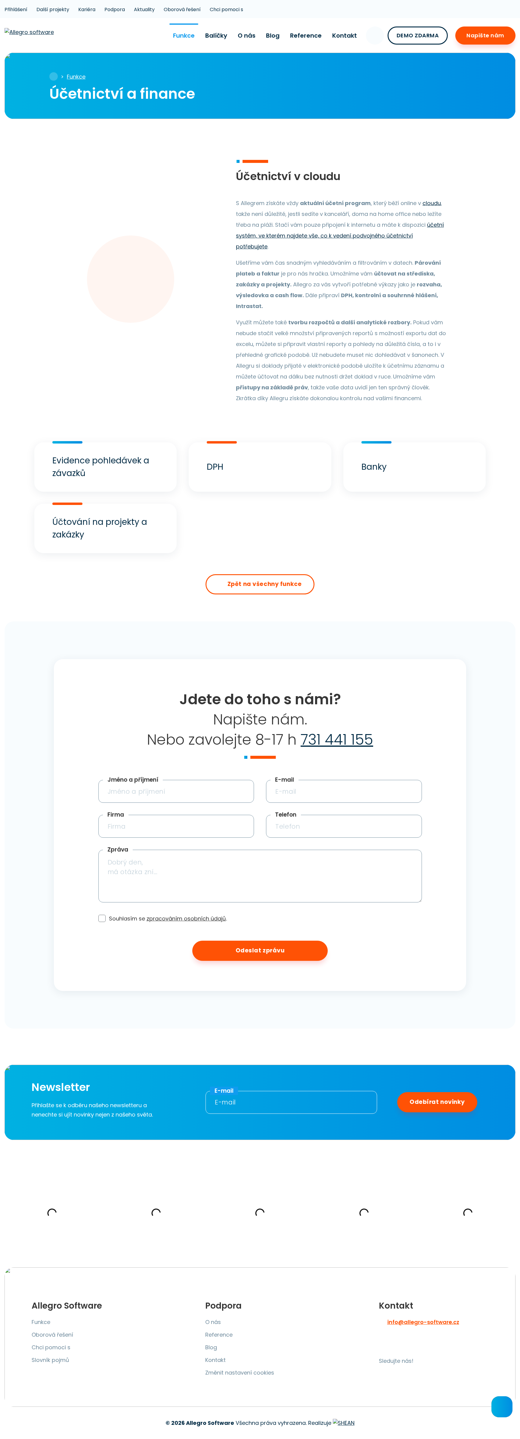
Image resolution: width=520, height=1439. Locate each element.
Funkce (184, 35)
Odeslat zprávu (260, 950)
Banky (374, 467)
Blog (273, 35)
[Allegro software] (30, 35)
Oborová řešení (182, 9)
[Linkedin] (447, 1345)
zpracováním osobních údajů (186, 918)
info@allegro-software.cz (423, 1322)
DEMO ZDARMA (418, 35)
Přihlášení (16, 9)
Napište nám (485, 35)
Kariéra (86, 9)
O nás (246, 35)
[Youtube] (416, 1345)
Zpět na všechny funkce (265, 584)
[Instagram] (432, 1345)
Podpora (114, 9)
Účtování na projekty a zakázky (99, 528)
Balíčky (216, 35)
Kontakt (344, 35)
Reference (306, 35)
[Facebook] (385, 1345)
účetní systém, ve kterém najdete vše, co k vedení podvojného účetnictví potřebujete (340, 235)
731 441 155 (337, 740)
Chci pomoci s (226, 9)
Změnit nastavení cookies (239, 1372)
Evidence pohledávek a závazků (100, 467)
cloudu (431, 203)
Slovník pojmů (50, 1360)
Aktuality (144, 9)
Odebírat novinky (437, 1102)
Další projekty (52, 9)
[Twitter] (401, 1345)
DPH (215, 467)
